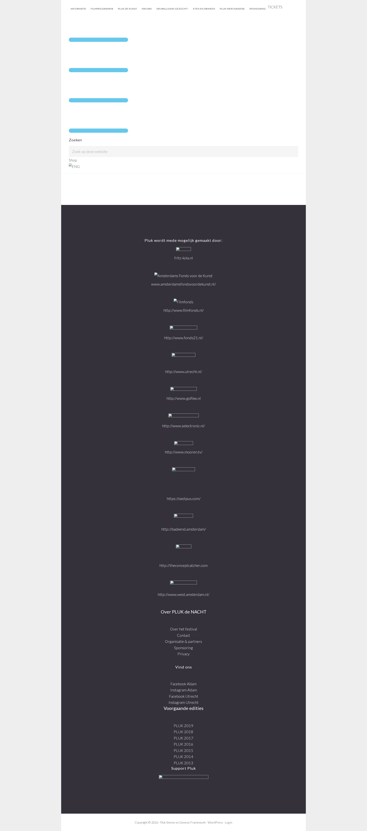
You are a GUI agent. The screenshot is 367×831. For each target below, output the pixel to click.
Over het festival (183, 629)
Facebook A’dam (183, 683)
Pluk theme (167, 822)
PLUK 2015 (183, 750)
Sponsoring (183, 647)
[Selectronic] (183, 416)
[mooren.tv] (183, 443)
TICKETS (275, 7)
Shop (73, 160)
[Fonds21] (183, 328)
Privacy (184, 653)
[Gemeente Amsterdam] (183, 584)
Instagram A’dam (183, 690)
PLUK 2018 (183, 731)
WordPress (215, 822)
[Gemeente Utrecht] (183, 359)
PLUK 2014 (183, 756)
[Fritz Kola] (183, 249)
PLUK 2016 (183, 744)
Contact (183, 635)
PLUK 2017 (183, 738)
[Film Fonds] (183, 302)
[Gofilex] (183, 389)
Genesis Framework (192, 822)
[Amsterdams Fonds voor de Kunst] (183, 276)
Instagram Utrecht (183, 702)
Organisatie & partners (183, 641)
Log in (228, 822)
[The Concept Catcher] (183, 552)
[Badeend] (183, 518)
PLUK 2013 (183, 763)
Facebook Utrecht (183, 696)
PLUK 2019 (183, 725)
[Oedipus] (183, 480)
